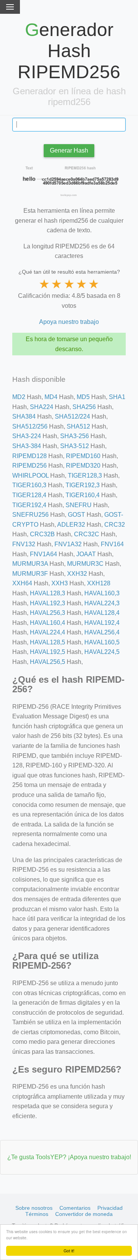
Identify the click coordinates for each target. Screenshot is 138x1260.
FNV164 (112, 544)
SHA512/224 (72, 416)
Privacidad (110, 1208)
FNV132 (23, 544)
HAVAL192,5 (47, 652)
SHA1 (117, 397)
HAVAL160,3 (102, 593)
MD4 (51, 397)
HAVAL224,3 (102, 603)
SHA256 (84, 407)
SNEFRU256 (30, 514)
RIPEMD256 (29, 465)
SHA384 (24, 416)
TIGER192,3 (83, 485)
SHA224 (41, 407)
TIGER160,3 (29, 485)
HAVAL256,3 (47, 612)
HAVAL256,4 (102, 632)
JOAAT (86, 554)
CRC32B (42, 534)
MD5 (83, 397)
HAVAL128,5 (47, 642)
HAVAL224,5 (102, 652)
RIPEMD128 (29, 456)
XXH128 (98, 583)
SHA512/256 (30, 426)
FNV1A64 (43, 554)
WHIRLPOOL (30, 475)
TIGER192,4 (29, 505)
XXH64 (22, 583)
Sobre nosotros (34, 1208)
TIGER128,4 (29, 495)
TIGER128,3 (85, 475)
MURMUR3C (85, 563)
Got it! (69, 1250)
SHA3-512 (74, 446)
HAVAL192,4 (102, 622)
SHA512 (78, 426)
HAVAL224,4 (47, 632)
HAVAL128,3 (47, 593)
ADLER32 (71, 524)
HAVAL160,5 (102, 642)
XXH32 (77, 573)
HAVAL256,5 (47, 662)
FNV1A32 (68, 544)
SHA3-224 (26, 436)
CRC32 (114, 524)
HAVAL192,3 (47, 603)
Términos (36, 1214)
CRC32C (86, 534)
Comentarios (74, 1208)
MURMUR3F (30, 573)
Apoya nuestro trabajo (69, 322)
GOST (76, 514)
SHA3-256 (74, 436)
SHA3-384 (26, 446)
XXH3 (59, 583)
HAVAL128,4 (102, 612)
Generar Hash (69, 150)
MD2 (18, 397)
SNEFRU (79, 505)
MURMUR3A (30, 563)
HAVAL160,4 (47, 622)
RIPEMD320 (83, 465)
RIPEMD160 (83, 456)
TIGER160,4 (83, 495)
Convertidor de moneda (84, 1214)
